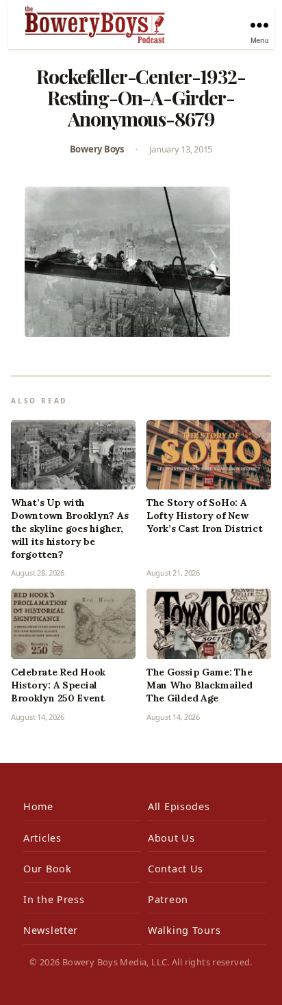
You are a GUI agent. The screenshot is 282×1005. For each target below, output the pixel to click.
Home (38, 806)
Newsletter (50, 930)
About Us (171, 837)
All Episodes (179, 806)
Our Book (47, 868)
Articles (42, 837)
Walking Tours (184, 930)
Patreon (168, 899)
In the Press (54, 899)
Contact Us (175, 868)
